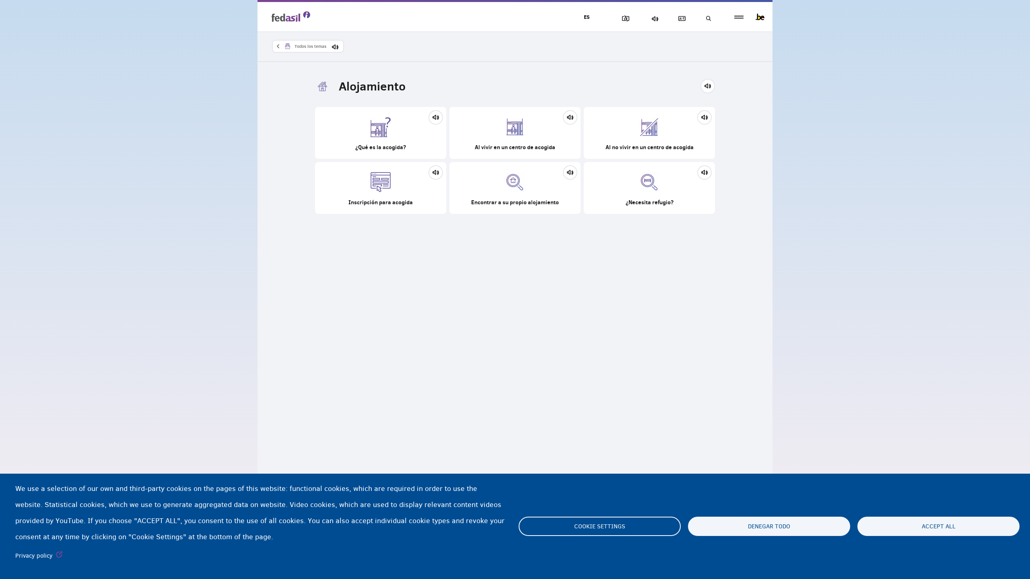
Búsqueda (708, 19)
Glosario (680, 19)
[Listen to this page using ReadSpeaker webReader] (710, 85)
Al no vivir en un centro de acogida (649, 133)
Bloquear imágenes (624, 19)
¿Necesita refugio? (649, 188)
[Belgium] (760, 16)
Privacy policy (34, 556)
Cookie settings (599, 526)
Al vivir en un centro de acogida (515, 133)
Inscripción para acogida (380, 188)
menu (739, 17)
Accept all (939, 526)
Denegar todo (769, 526)
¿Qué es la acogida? (380, 133)
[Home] (291, 16)
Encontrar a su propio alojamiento (515, 188)
